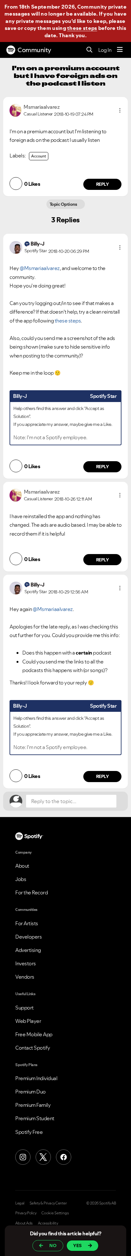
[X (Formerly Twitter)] (43, 1157)
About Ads (24, 1223)
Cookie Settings (55, 1213)
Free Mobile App (33, 1034)
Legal (19, 1203)
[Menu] (120, 50)
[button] (120, 110)
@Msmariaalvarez (40, 268)
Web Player (28, 1020)
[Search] (89, 50)
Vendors (24, 976)
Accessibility (48, 1223)
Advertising (28, 950)
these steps (82, 27)
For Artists (26, 923)
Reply (102, 184)
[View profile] (15, 109)
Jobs (20, 879)
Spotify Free (29, 1131)
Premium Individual (36, 1078)
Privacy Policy (25, 1213)
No (53, 1245)
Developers (28, 936)
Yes (77, 1245)
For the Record (31, 892)
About (22, 865)
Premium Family (33, 1104)
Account (38, 156)
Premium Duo (30, 1091)
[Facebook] (63, 1157)
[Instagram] (23, 1157)
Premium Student (34, 1118)
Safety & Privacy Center (48, 1203)
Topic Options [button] (64, 204)
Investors (25, 963)
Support (24, 1007)
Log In (104, 49)
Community (34, 49)
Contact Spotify (32, 1047)
